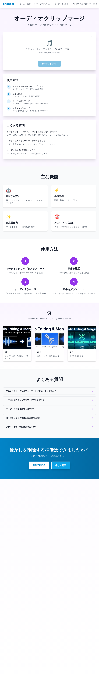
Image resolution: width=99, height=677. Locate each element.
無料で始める (39, 465)
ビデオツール (45, 4)
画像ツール (31, 4)
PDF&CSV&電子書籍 (80, 4)
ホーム (22, 4)
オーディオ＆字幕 (61, 4)
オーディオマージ (49, 63)
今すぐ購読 (60, 465)
